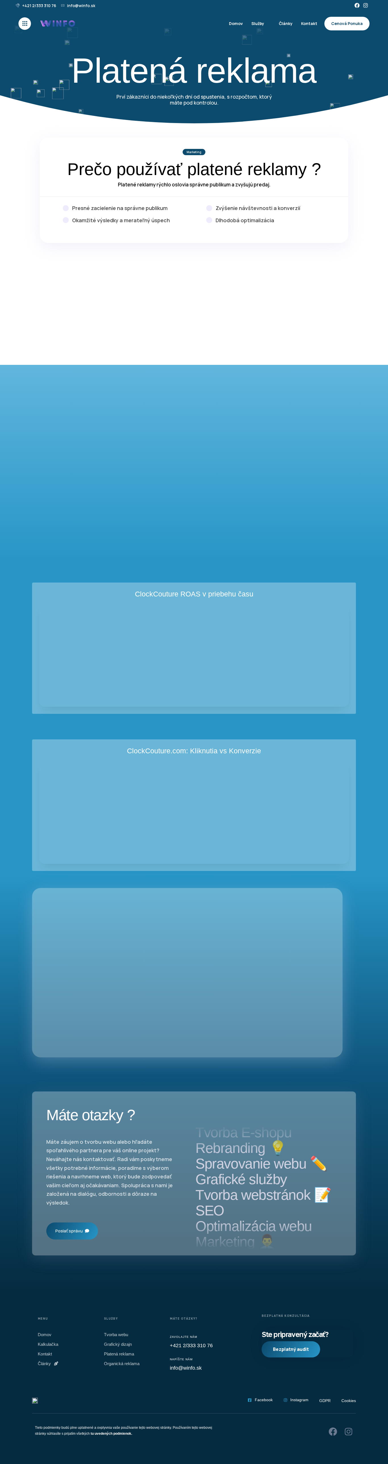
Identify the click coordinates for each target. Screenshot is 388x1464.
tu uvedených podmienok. (111, 1434)
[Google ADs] (87, 308)
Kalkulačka (48, 1344)
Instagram (299, 1400)
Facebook (264, 1400)
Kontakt (309, 23)
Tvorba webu (116, 1334)
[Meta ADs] (194, 307)
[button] (26, 23)
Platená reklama (119, 1354)
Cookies (348, 1400)
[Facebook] (357, 5)
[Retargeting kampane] (300, 311)
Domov (236, 23)
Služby (257, 23)
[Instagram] (365, 5)
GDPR (325, 1400)
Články (286, 23)
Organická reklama (121, 1363)
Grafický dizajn (118, 1344)
